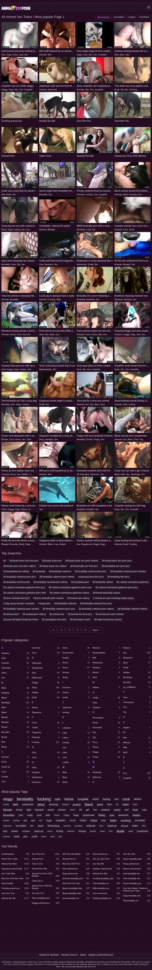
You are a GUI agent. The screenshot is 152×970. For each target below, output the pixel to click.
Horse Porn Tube (15, 859)
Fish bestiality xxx (106, 883)
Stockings (135, 474)
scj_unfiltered (137, 687)
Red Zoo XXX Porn (76, 864)
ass (33, 820)
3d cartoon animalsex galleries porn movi (70, 587)
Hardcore (48, 264)
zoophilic (60, 820)
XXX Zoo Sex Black (76, 854)
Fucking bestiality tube (106, 878)
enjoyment (27, 804)
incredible (21, 826)
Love (85, 54)
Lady (21, 54)
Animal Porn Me (45, 868)
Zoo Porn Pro (45, 854)
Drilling (109, 544)
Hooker (89, 439)
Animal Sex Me (15, 898)
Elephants (45, 712)
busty (131, 831)
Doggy (4, 89)
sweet (51, 810)
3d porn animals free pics (16, 598)
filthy (95, 810)
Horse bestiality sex (137, 883)
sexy (41, 804)
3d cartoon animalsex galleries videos (69, 592)
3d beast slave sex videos (52, 566)
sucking (126, 820)
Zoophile (102, 54)
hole (103, 820)
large (76, 815)
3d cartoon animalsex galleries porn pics (116, 587)
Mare (122, 54)
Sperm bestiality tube (76, 888)
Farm (13, 264)
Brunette (14, 544)
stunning (67, 826)
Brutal (15, 737)
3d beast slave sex (52, 560)
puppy (117, 810)
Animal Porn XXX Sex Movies (45, 887)
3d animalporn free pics (54, 619)
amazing (53, 804)
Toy (137, 712)
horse (69, 799)
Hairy (15, 54)
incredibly (140, 820)
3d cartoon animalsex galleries (132, 582)
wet (126, 810)
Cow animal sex (106, 893)
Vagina (137, 727)
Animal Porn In (76, 859)
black (89, 804)
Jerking (76, 712)
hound (56, 815)
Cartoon (15, 757)
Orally (90, 264)
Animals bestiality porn (76, 878)
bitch (144, 826)
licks (111, 831)
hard (126, 804)
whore (72, 810)
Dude (116, 89)
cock (126, 799)
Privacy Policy (69, 955)
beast (136, 815)
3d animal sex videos (78, 598)
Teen (102, 404)
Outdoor (106, 707)
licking (59, 831)
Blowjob (51, 229)
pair (25, 836)
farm (109, 804)
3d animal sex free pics (80, 614)
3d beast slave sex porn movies (81, 560)
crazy (66, 815)
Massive (106, 648)
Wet (50, 54)
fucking (44, 799)
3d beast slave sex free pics (23, 560)
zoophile (82, 799)
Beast (15, 697)
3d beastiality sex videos (16, 571)
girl (87, 810)
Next (95, 630)
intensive (71, 831)
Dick (3, 54)
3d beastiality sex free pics (84, 566)
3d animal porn (11, 614)
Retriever (106, 777)
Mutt (106, 677)
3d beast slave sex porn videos (19, 566)
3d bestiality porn (80, 582)
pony (101, 826)
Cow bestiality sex (76, 898)
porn (100, 804)
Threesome (137, 702)
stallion (137, 799)
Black (125, 194)
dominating (53, 826)
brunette (8, 815)
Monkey (128, 299)
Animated (84, 474)
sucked (6, 820)
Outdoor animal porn (106, 868)
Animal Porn (45, 859)
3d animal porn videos (34, 614)
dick (15, 804)
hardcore (112, 826)
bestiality (25, 799)
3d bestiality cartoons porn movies (128, 571)
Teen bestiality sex (137, 878)
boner (43, 837)
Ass (87, 404)
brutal (102, 831)
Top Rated (144, 17)
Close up (15, 767)
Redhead (90, 299)
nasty (30, 815)
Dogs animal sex (76, 873)
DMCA (83, 955)
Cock (125, 229)
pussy (77, 804)
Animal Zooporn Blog (100, 955)
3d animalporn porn (80, 619)
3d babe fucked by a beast (108, 619)
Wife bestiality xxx (106, 888)
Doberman (82, 264)
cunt (20, 815)
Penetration (106, 717)
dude (120, 831)
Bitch (15, 707)
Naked (63, 544)
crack (52, 837)
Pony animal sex (76, 868)
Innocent (76, 687)
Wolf (137, 752)
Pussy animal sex (137, 864)
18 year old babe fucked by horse (20, 619)
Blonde (4, 439)
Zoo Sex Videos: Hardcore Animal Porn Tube (137, 889)
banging (65, 804)
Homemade (76, 652)
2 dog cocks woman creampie (19, 603)
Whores (137, 742)
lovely (19, 810)
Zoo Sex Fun (45, 893)
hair (5, 831)
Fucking (89, 194)
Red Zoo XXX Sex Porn (15, 878)
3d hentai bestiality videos (106, 592)
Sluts (58, 299)
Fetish (45, 727)
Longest (131, 17)
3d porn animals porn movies (48, 598)
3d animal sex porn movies (109, 614)
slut (116, 799)
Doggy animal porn (45, 903)
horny (106, 799)
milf (60, 837)
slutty (16, 836)
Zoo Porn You (15, 893)
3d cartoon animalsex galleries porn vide (24, 592)
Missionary (106, 662)
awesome (123, 815)
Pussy (94, 334)
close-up (38, 831)
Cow (41, 264)
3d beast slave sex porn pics (117, 560)
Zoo (95, 54)
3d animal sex (56, 614)
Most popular (103, 17)
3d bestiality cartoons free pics (90, 571)
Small (131, 229)
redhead (90, 826)
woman (62, 810)
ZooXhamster (15, 854)
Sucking (133, 89)
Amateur (118, 334)
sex (57, 799)
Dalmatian (45, 663)
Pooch (106, 747)
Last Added (118, 17)
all (4, 560)
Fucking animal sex (15, 888)
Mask (76, 782)
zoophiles (26, 831)
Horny (13, 334)
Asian (15, 673)
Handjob (49, 439)
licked (83, 820)
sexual (124, 826)
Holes (76, 648)
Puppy (97, 439)
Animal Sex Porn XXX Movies (45, 874)
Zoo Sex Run (137, 854)
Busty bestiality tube (76, 893)
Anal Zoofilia (15, 883)
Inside (76, 697)
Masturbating (45, 369)
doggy (8, 799)
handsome (142, 831)
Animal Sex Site (106, 873)
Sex (26, 54)
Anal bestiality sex (137, 873)
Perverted (106, 727)
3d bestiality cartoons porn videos (57, 576)
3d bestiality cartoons (60, 571)
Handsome (45, 777)
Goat (79, 369)
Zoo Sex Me (106, 864)
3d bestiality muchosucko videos (50, 582)
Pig (122, 89)
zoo (111, 815)
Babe (50, 544)
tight (29, 810)
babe (113, 820)
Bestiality (43, 194)
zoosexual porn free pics (91, 576)
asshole (16, 820)
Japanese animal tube (15, 868)
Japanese (52, 89)
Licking (17, 229)
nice (135, 809)
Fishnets (45, 737)
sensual (6, 837)
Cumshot (45, 648)
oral (40, 820)
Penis (106, 722)
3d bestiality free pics (118, 576)
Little (76, 752)
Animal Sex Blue (15, 864)
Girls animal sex (106, 854)
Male (76, 772)
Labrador (76, 728)
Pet (106, 732)
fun (117, 804)
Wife (137, 747)
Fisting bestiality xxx (106, 898)
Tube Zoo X (45, 881)
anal (39, 815)
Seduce (137, 648)
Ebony (24, 509)
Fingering (45, 732)
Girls (125, 404)
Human (76, 672)
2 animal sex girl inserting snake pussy (113, 598)
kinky (102, 815)
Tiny (137, 707)
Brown (15, 727)
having (6, 804)
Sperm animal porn (137, 868)
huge (49, 820)
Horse (18, 439)
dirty (48, 815)
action (95, 799)
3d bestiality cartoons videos (132, 609)
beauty (82, 831)
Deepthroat (86, 544)
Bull (3, 194)
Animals (43, 54)
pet (25, 820)
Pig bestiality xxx (137, 900)
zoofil (34, 836)
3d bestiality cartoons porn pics (19, 576)
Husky (76, 677)
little (32, 826)
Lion (76, 747)
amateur (105, 810)
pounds (93, 831)
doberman (7, 826)
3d (78, 474)
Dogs (9, 54)
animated (78, 826)
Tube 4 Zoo (45, 864)
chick (93, 820)
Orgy (106, 702)
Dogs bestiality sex (137, 895)
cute (144, 810)
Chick (136, 439)
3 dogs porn (44, 603)
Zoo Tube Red (15, 873)
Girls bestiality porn (45, 898)
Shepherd (137, 658)
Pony (106, 742)
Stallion (25, 474)
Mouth (106, 672)
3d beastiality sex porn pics (115, 566)
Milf (106, 658)
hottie (135, 826)
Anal (3, 369)
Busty (21, 544)
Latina (76, 737)
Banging (15, 693)
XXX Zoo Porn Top (76, 883)
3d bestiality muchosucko (16, 582)
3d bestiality (39, 571)
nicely (49, 831)
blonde (7, 809)
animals (72, 820)
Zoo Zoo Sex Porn (106, 859)
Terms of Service (49, 955)
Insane (23, 369)
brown (14, 831)
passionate (88, 815)
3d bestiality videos (103, 582)
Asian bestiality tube (137, 859)
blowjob (39, 810)
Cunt (45, 652)
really (135, 804)
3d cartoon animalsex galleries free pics (24, 587)
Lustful (76, 762)
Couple (15, 776)
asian (40, 826)
